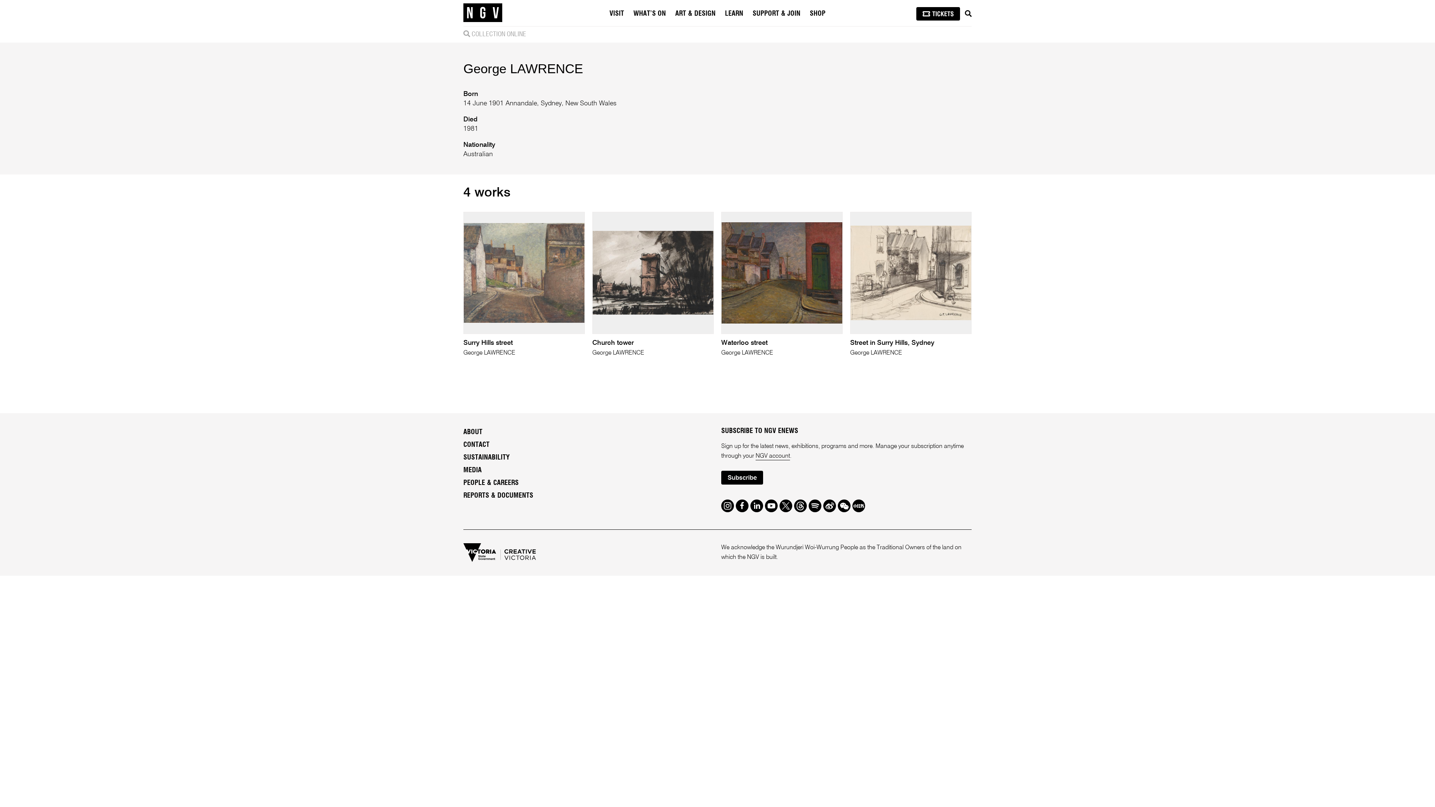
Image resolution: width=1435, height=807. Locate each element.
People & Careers (491, 483)
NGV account (773, 456)
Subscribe (742, 478)
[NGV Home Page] (482, 13)
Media (472, 470)
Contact (476, 445)
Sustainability (486, 457)
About (472, 432)
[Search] (968, 13)
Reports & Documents (498, 495)
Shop (817, 13)
